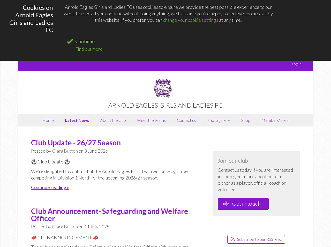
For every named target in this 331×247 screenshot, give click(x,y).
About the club (113, 120)
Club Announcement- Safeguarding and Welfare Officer (109, 215)
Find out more (89, 49)
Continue (85, 41)
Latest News (77, 120)
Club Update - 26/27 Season (76, 142)
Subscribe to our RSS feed (259, 239)
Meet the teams (151, 120)
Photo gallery (218, 120)
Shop (245, 120)
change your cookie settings (190, 20)
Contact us (186, 120)
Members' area (275, 120)
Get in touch (246, 203)
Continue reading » (50, 187)
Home (48, 120)
